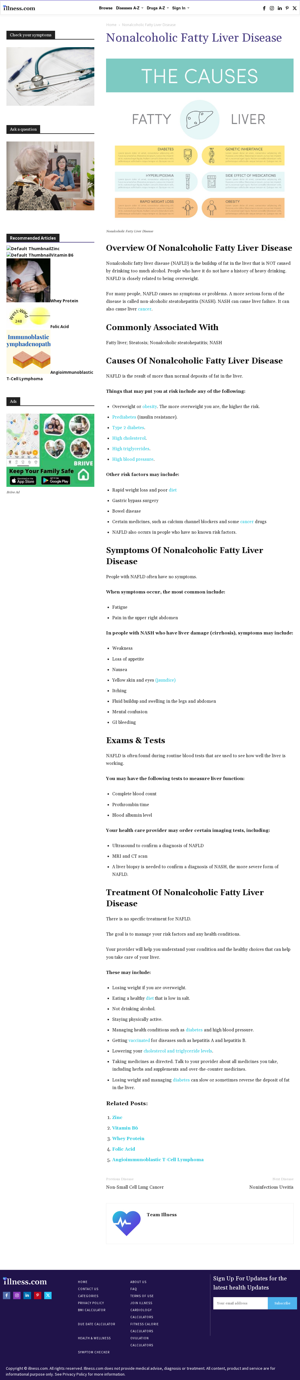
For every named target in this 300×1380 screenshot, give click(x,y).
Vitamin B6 (125, 1128)
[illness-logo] (19, 8)
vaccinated (139, 1040)
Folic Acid (123, 1149)
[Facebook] (264, 8)
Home (111, 24)
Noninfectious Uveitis (271, 1187)
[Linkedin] (279, 8)
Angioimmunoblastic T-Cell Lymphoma (158, 1160)
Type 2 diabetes (128, 428)
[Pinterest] (287, 8)
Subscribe (282, 1303)
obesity (149, 407)
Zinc (117, 1117)
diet (173, 490)
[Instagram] (272, 8)
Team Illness (162, 1215)
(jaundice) (165, 680)
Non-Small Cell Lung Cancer (135, 1187)
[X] (294, 8)
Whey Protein (128, 1139)
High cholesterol (129, 438)
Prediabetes (124, 417)
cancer (144, 309)
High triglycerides (130, 449)
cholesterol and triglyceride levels (178, 1051)
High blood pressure (133, 459)
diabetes (194, 1030)
